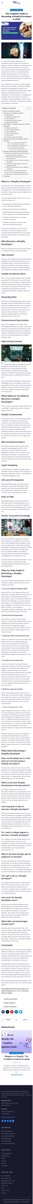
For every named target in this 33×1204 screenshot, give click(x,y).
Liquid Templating (11, 131)
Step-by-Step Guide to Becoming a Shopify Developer (16, 140)
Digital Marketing (16, 10)
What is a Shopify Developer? (11, 111)
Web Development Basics (13, 129)
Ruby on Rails (9, 135)
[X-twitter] (8, 1121)
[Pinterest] (13, 1121)
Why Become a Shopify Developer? (13, 113)
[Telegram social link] (20, 1012)
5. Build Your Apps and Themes (17, 148)
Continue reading (17, 1075)
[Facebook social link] (3, 1012)
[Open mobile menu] (2, 2)
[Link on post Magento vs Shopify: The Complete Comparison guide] (16, 1041)
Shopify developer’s (10, 476)
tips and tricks (15, 1053)
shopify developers (9, 1003)
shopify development (10, 1006)
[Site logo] (16, 2)
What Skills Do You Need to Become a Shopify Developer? (17, 125)
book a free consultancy (21, 991)
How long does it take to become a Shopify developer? (17, 161)
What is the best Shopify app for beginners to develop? (17, 168)
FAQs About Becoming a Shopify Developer (16, 151)
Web (21, 1053)
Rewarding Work (10, 118)
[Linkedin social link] (16, 1012)
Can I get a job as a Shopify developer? (16, 170)
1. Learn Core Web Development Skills (18, 142)
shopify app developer (10, 999)
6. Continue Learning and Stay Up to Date (20, 149)
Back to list (16, 1019)
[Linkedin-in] (10, 1121)
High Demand (9, 115)
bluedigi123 (15, 1062)
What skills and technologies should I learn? (17, 174)
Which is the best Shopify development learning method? (16, 157)
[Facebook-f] (2, 1121)
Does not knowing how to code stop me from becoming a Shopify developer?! (18, 154)
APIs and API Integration (12, 133)
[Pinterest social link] (12, 1012)
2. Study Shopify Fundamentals (17, 143)
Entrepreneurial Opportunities (14, 120)
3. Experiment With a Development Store (19, 145)
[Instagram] (5, 1121)
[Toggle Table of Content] (28, 108)
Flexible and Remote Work (13, 116)
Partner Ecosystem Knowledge (14, 137)
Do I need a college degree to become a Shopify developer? (17, 164)
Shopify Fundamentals (12, 128)
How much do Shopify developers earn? (16, 172)
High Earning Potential (12, 122)
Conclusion (7, 176)
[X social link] (7, 1012)
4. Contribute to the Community (17, 146)
